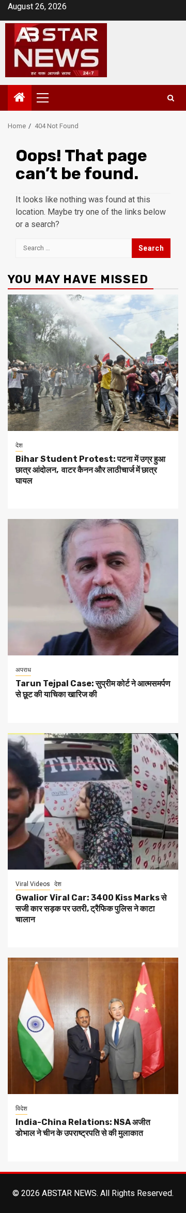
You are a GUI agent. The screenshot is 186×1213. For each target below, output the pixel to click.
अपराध (23, 669)
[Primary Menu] (47, 98)
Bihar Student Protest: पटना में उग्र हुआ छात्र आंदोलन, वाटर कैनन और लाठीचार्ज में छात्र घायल (90, 470)
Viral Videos (33, 884)
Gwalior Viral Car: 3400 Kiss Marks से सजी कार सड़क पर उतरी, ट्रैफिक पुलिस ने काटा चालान (91, 908)
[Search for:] (74, 248)
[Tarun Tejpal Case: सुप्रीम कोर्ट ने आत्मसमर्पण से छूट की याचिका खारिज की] (93, 587)
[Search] (170, 98)
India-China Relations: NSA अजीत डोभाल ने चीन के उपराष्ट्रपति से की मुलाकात (83, 1127)
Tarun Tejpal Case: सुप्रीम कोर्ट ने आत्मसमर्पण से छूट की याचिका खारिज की (93, 689)
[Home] (19, 98)
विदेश (21, 1108)
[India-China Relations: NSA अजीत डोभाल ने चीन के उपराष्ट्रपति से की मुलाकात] (93, 1026)
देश (19, 445)
